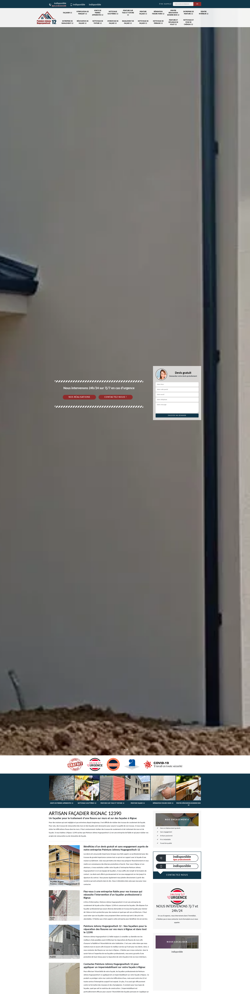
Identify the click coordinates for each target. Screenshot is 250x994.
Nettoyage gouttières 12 (113, 13)
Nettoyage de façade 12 (143, 22)
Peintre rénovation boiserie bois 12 (173, 13)
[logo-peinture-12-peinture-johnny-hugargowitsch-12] (46, 17)
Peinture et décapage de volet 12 (173, 22)
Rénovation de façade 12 (82, 22)
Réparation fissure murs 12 (158, 13)
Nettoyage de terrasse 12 (158, 22)
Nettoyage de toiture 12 (97, 22)
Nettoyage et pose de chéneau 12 (188, 22)
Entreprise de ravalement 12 (67, 22)
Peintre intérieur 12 (203, 13)
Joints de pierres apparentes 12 (97, 13)
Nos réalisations (79, 397)
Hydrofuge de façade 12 (112, 22)
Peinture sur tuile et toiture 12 (128, 13)
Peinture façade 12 (143, 13)
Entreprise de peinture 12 (188, 13)
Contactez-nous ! (115, 397)
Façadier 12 (67, 13)
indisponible (79, 5)
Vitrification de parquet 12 (82, 13)
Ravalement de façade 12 (128, 22)
